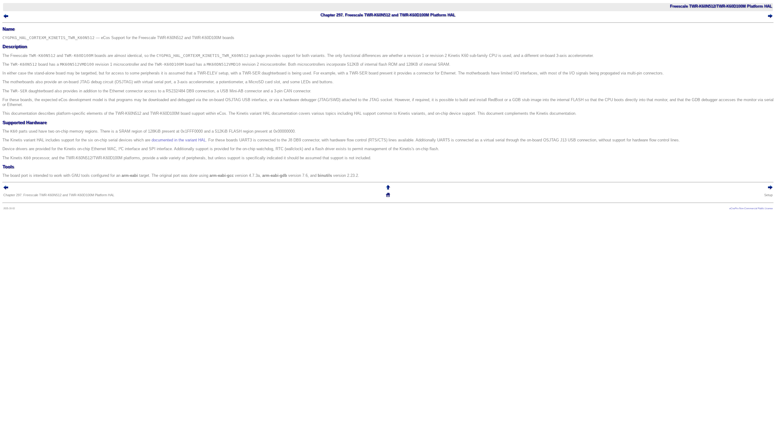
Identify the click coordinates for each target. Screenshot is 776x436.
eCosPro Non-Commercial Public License (751, 208)
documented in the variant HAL (179, 140)
